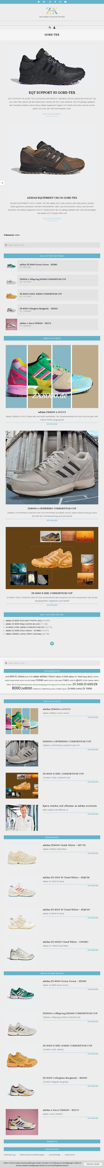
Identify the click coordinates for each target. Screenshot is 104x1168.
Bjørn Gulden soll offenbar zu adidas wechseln (70, 805)
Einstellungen (93, 1164)
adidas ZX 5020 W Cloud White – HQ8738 (66, 877)
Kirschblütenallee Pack (24, 685)
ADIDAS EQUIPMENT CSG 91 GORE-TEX (52, 197)
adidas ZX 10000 (75, 676)
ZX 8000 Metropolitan (48, 689)
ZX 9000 (71, 688)
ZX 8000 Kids (37, 689)
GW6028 (90, 680)
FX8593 (45, 680)
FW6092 (33, 680)
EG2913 (22, 680)
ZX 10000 (87, 688)
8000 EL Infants (17, 676)
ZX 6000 (88, 684)
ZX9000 (79, 688)
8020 (26, 677)
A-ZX (31, 676)
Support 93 (54, 685)
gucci (79, 680)
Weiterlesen (52, 114)
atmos (90, 676)
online (12, 235)
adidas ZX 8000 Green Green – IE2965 (38, 264)
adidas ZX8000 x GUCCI (52, 412)
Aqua (85, 676)
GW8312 (96, 680)
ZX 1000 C (69, 685)
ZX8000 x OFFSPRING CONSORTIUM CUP (52, 508)
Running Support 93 (44, 685)
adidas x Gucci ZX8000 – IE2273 (35, 323)
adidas (36, 676)
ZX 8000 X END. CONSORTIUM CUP (52, 593)
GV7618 (85, 680)
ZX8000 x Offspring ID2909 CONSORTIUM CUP (43, 279)
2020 (7, 676)
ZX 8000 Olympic (61, 689)
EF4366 (12, 680)
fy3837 (60, 680)
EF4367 (17, 680)
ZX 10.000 (62, 685)
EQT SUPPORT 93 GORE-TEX (52, 92)
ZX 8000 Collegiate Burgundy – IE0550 (39, 308)
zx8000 (26, 688)
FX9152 (50, 680)
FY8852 (66, 680)
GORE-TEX (73, 680)
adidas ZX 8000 (62, 676)
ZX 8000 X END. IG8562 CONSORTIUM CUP (41, 294)
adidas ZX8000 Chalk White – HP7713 (64, 845)
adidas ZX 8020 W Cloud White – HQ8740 (66, 909)
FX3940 (39, 680)
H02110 (14, 685)
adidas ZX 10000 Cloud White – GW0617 (65, 941)
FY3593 (56, 680)
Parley (35, 685)
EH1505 (27, 680)
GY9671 (9, 685)
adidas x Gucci (47, 676)
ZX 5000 (78, 684)
